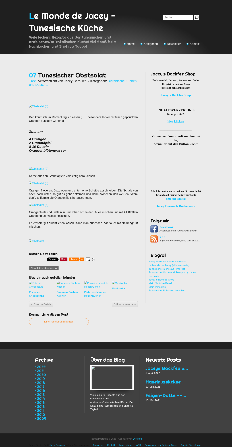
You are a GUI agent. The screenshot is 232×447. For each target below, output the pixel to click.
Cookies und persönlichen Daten (161, 445)
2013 (41, 402)
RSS (162, 237)
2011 (40, 410)
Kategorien (151, 43)
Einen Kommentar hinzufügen (59, 322)
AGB (138, 445)
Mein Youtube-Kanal (160, 283)
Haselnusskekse (163, 382)
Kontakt (195, 43)
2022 (41, 366)
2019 (41, 378)
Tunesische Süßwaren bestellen (167, 290)
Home (131, 43)
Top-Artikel (98, 445)
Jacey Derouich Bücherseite (175, 206)
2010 (41, 414)
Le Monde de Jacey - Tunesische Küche (72, 21)
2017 (40, 386)
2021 (41, 370)
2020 (41, 374)
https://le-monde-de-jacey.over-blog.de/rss (180, 240)
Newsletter (174, 43)
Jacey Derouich (57, 445)
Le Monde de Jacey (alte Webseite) (169, 265)
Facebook (166, 227)
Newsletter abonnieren (44, 268)
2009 (41, 418)
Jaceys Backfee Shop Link (167, 368)
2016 (41, 390)
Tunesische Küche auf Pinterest (167, 268)
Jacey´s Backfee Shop (161, 279)
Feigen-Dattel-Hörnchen (167, 395)
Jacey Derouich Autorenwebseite (167, 261)
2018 (41, 382)
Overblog (137, 439)
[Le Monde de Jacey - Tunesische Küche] (112, 366)
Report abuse (125, 445)
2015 (41, 394)
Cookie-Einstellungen (191, 445)
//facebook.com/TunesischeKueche (178, 230)
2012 (41, 406)
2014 (41, 398)
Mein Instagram (158, 286)
